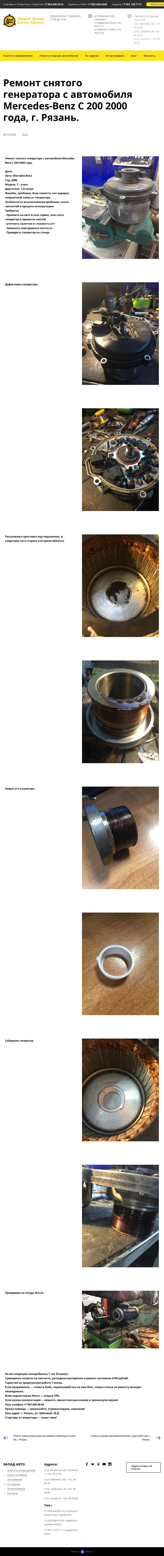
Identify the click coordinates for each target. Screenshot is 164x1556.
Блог (134, 55)
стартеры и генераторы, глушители (146, 18)
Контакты (149, 55)
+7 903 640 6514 (53, 4)
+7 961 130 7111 (132, 4)
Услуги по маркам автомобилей (59, 55)
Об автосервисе (115, 55)
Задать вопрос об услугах (141, 1467)
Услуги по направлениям (18, 55)
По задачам (92, 55)
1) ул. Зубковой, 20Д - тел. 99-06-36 (147, 25)
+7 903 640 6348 (97, 4)
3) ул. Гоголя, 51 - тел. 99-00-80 (147, 40)
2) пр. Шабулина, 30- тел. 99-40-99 (147, 33)
